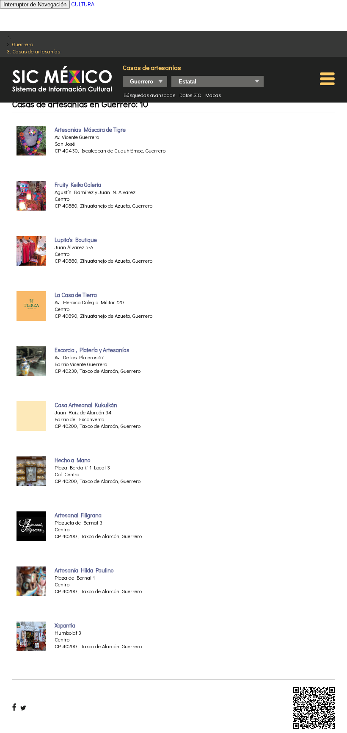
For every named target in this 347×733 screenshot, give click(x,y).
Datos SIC (190, 95)
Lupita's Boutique (76, 240)
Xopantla (65, 625)
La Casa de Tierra (76, 295)
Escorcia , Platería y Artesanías (92, 350)
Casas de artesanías (36, 51)
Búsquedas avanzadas (149, 95)
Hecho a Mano (72, 460)
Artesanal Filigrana (79, 515)
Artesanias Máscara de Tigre (90, 129)
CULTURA (82, 4)
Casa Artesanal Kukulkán (86, 405)
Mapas (213, 95)
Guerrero (22, 43)
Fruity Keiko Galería (78, 185)
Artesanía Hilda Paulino (84, 570)
